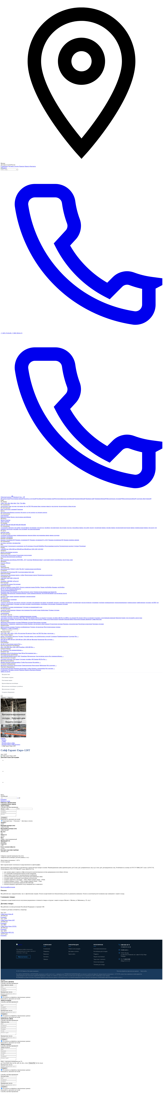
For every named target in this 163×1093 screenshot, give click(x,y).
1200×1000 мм (27, 639)
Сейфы (94, 619)
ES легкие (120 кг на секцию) (85, 618)
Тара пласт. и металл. (99, 959)
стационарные (5, 613)
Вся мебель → (37, 662)
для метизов (98, 527)
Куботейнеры (14, 653)
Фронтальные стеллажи (14, 622)
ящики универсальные (137, 527)
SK (1, 644)
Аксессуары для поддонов (8, 555)
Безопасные (4, 546)
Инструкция (4, 887)
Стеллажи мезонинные (100, 948)
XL (4, 589)
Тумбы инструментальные (50, 619)
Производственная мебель (66, 619)
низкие (12, 596)
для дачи (14, 506)
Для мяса (20, 636)
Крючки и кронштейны (38, 668)
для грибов (17, 527)
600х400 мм (27, 549)
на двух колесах (31, 512)
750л (18, 503)
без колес (23, 512)
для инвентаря (76, 602)
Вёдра (23, 653)
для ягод (91, 527)
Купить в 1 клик (5, 801)
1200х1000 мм (12, 549)
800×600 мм (11, 639)
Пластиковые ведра (15, 592)
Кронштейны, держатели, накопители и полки (14, 624)
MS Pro (41, 659)
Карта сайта (72, 954)
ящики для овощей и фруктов (9, 636)
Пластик (7, 520)
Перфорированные (62, 636)
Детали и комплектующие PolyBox (30, 587)
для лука (69, 527)
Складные (30, 559)
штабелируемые (11, 535)
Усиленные (82, 546)
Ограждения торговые (56, 624)
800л (24, 503)
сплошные (4, 535)
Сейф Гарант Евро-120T (8, 920)
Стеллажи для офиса (52, 618)
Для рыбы (26, 636)
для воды (3, 602)
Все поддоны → (49, 639)
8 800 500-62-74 (125, 945)
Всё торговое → (50, 668)
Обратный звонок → (23, 956)
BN (2, 589)
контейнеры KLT (6, 569)
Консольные (35, 665)
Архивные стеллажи (62, 604)
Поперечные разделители (45, 575)
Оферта (45, 959)
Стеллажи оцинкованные (15, 607)
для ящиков (95, 602)
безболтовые (44, 610)
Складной (3, 584)
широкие (16, 596)
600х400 (13, 524)
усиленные (13, 599)
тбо (25, 506)
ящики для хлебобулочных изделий (40, 636)
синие (7, 532)
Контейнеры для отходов (100, 951)
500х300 (8, 524)
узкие (7, 596)
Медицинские (31, 656)
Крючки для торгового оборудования (39, 624)
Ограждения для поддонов (24, 555)
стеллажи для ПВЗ (151, 602)
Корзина (38, 670)
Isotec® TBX (16, 656)
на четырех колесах (41, 512)
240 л (5, 633)
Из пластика (21, 633)
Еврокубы (54, 592)
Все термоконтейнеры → (56, 656)
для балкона (44, 604)
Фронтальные (18, 665)
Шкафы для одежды (29, 619)
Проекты (21, 166)
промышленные (109, 602)
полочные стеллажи (6, 616)
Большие (3, 566)
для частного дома (6, 506)
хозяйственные (141, 602)
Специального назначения (15, 546)
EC (1, 650)
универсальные (131, 602)
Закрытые (20, 509)
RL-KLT (22, 569)
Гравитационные (27, 665)
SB (27, 618)
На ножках (10, 584)
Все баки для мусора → (48, 633)
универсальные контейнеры (33, 569)
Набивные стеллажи (27, 622)
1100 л (16, 633)
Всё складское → (52, 665)
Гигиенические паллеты (66, 546)
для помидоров (54, 527)
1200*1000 (9, 578)
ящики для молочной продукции (120, 527)
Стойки (29, 668)
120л (5, 503)
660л (14, 503)
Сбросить (10, 697)
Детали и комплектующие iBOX (10, 587)
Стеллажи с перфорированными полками (25, 616)
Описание (17, 821)
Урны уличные (5, 521)
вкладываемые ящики (43, 535)
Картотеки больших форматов (82, 619)
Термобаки (4, 593)
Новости (27, 166)
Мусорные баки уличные (38, 506)
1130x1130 (16, 578)
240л (8, 503)
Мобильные (43, 665)
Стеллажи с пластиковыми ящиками (104, 618)
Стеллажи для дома (19, 604)
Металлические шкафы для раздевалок (12, 619)
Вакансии (46, 954)
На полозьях (17, 584)
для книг (23, 602)
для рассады (9, 602)
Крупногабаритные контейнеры (10, 683)
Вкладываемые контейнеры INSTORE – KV (13, 559)
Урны (34, 633)
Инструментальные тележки (52, 627)
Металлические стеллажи (8, 689)
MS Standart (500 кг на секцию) (37, 618)
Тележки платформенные (22, 627)
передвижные (5, 515)
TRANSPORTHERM (7, 656)
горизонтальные (30, 596)
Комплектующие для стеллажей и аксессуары (129, 618)
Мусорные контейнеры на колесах (11, 512)
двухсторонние (25, 610)
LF (6, 644)
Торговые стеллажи (98, 624)
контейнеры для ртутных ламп (64, 559)
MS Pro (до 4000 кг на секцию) (67, 618)
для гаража (4, 618)
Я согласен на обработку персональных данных (16, 997)
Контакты (33, 166)
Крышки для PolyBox (58, 587)
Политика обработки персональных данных (128, 971)
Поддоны (96, 954)
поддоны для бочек (6, 543)
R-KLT (13, 569)
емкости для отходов (52, 506)
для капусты (40, 527)
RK (4, 644)
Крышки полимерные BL (56, 540)
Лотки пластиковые (99, 962)
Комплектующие (5, 517)
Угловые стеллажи (54, 610)
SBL (21, 618)
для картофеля (25, 527)
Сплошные (54, 636)
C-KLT (17, 569)
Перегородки (4, 575)
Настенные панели (12, 644)
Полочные (10, 665)
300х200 (3, 524)
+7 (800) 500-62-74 (17, 333)
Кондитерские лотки (27, 592)
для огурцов (62, 527)
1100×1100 (34, 549)
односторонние (11, 610)
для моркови (33, 527)
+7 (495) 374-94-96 (12, 628)
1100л (2, 503)
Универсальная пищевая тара (41, 592)
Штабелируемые (37, 559)
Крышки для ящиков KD (8, 540)
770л (21, 503)
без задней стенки (35, 610)
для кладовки (52, 604)
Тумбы (23, 662)
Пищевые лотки (5, 653)
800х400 (18, 524)
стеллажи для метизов (65, 602)
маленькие (22, 596)
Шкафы (3, 662)
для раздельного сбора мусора (67, 506)
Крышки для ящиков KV (22, 540)
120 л (2, 633)
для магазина (9, 604)
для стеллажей (23, 529)
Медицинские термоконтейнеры (16, 593)
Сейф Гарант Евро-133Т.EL (9, 926)
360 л (9, 633)
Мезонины (4, 622)
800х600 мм (20, 549)
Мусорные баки (6, 674)
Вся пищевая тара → (31, 653)
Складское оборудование (8, 692)
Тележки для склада (99, 964)
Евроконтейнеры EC (15, 589)
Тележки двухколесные (37, 627)
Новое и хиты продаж (74, 948)
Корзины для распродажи (70, 624)
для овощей (49, 602)
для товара (43, 602)
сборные (18, 610)
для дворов (20, 506)
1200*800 (3, 578)
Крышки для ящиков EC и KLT (39, 540)
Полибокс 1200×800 (25, 647)
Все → (77, 636)
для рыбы (15, 529)
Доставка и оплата (13, 166)
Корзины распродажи (20, 668)
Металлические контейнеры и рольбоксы (12, 686)
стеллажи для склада (13, 618)
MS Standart (35, 659)
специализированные (120, 602)
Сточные (76, 546)
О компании (4, 166)
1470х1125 (16, 581)
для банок (102, 602)
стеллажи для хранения (33, 602)
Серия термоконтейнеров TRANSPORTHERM (40, 593)
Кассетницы (38, 619)
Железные (34, 639)
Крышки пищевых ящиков (71, 540)
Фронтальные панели (31, 575)
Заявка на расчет (5, 671)
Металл (3, 520)
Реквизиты (46, 951)
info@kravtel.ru (124, 950)
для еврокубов (16, 543)
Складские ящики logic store (26, 572)
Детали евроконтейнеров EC (9, 590)
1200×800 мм (19, 639)
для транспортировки (33, 529)
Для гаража (16, 659)
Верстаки (99, 619)
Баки (20, 653)
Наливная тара (5, 592)
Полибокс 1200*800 (6, 581)
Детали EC (6, 650)
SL (6, 589)
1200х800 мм (4, 549)
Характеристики (7, 821)
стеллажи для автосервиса (32, 604)
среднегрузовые (5, 599)
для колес (56, 602)
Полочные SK (5, 572)
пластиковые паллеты (11, 552)
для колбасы (75, 527)
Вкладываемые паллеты (52, 546)
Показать (3, 697)
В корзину (4, 799)
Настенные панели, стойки (16, 575)
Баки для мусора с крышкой (9, 509)
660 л (12, 633)
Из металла (29, 633)
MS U (24, 618)
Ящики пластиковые (99, 956)
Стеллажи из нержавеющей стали (32, 607)
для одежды (17, 602)
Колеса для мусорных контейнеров (21, 517)
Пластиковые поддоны (7, 677)
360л (11, 503)
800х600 (23, 524)
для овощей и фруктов (7, 527)
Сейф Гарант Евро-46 (7, 914)
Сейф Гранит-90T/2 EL (7, 932)
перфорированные (22, 535)
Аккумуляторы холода (60, 593)
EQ (8, 589)
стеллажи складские (6, 659)
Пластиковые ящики (7, 680)
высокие (3, 596)
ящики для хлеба (84, 527)
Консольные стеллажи (39, 622)
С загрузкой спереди (49, 559)
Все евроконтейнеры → (16, 650)
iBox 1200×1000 (14, 647)
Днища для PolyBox (46, 587)
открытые (3, 610)
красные (3, 532)
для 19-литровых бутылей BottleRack (34, 546)
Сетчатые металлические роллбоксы (11, 556)
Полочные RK (13, 572)
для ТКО (28, 506)
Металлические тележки (8, 627)
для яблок (47, 527)
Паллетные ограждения (85, 624)
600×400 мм (4, 639)
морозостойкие (32, 535)
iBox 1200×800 (5, 647)
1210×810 (40, 549)
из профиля (4, 607)
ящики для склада (149, 527)
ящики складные (54, 535)
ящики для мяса (106, 527)
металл (3, 552)
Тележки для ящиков (7, 537)
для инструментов (86, 602)
